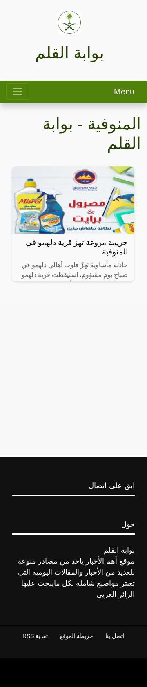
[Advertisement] (73, 376)
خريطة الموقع (76, 636)
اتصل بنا (115, 636)
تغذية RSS (35, 636)
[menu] (17, 91)
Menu (124, 91)
